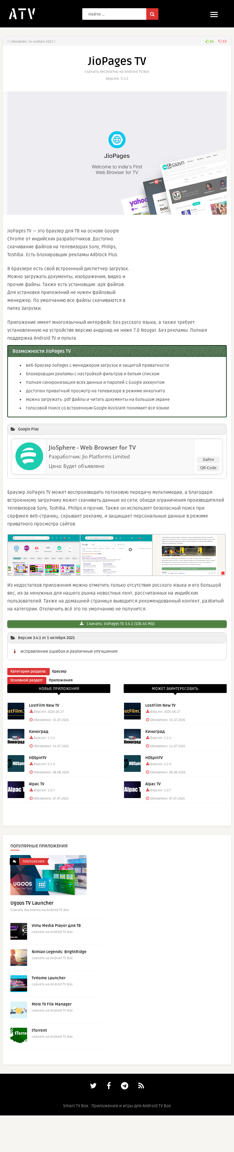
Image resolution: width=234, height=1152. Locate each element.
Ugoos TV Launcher (32, 903)
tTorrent (39, 1030)
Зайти (208, 459)
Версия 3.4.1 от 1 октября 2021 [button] (46, 637)
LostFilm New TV (44, 705)
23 (224, 41)
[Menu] (214, 14)
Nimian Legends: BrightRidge (59, 951)
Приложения (61, 680)
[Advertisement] (181, 268)
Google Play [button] (28, 429)
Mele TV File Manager (52, 1004)
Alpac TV (36, 784)
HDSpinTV (37, 757)
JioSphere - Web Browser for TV (92, 447)
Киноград (38, 731)
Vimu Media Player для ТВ (56, 925)
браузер (59, 671)
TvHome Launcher (49, 978)
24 (211, 41)
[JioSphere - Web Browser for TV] (29, 468)
